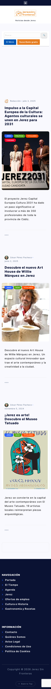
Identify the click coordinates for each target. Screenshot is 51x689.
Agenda (10, 589)
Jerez (8, 136)
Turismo (10, 140)
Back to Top (27, 684)
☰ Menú (10, 42)
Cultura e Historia (16, 604)
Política (19, 136)
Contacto (11, 632)
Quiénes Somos (15, 636)
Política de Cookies (17, 651)
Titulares (32, 136)
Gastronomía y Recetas (20, 608)
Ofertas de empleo (17, 599)
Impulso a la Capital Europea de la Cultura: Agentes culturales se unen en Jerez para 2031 (24, 116)
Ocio (18, 288)
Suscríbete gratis (28, 42)
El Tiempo (11, 584)
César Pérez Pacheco (21, 257)
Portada (10, 580)
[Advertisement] (25, 73)
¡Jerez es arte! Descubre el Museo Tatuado (21, 419)
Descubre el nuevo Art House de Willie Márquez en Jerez (24, 272)
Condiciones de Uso (18, 646)
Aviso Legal (12, 641)
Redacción (15, 101)
